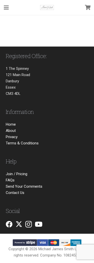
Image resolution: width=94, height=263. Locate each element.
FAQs (10, 180)
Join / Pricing (16, 174)
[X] (19, 224)
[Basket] (87, 7)
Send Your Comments (24, 186)
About (11, 130)
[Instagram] (28, 224)
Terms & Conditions (22, 143)
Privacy (12, 137)
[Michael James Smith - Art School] (47, 7)
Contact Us (15, 192)
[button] (6, 7)
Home (11, 124)
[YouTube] (38, 224)
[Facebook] (9, 224)
